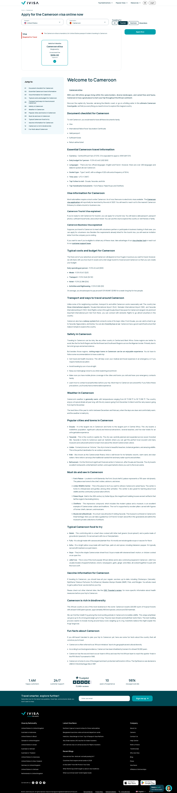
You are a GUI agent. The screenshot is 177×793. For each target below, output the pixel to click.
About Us (133, 728)
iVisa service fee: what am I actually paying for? (78, 756)
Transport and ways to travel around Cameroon (39, 102)
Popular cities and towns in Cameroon (40, 113)
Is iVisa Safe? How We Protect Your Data (76, 765)
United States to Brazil (29, 736)
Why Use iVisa (134, 753)
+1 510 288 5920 (125, 792)
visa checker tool (139, 240)
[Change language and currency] (145, 3)
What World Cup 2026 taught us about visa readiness (81, 769)
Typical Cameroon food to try (37, 119)
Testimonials (134, 749)
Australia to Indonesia (28, 732)
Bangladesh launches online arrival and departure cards (81, 732)
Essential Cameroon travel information (40, 91)
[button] (105, 3)
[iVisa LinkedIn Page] (37, 782)
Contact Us (134, 736)
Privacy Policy (99, 792)
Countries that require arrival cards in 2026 (77, 760)
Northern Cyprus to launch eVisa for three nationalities (81, 728)
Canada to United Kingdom (30, 741)
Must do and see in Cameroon (37, 116)
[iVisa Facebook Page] (44, 782)
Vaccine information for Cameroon (39, 123)
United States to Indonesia (30, 757)
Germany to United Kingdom (30, 765)
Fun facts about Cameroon (36, 129)
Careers (133, 732)
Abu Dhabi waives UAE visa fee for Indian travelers (79, 741)
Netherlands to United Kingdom (32, 773)
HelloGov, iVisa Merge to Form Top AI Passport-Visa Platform (83, 736)
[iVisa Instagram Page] (33, 782)
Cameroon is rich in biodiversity (38, 126)
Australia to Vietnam (28, 749)
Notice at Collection (111, 792)
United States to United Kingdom (32, 728)
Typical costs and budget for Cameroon (41, 98)
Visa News (133, 765)
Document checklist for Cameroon (39, 88)
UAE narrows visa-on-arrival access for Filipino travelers (81, 745)
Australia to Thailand (28, 753)
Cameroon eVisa (75, 90)
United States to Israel (29, 745)
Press (132, 761)
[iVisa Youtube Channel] (40, 782)
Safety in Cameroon (34, 106)
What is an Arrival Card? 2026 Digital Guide (77, 773)
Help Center (134, 741)
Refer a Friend (135, 745)
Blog (131, 757)
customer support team (81, 243)
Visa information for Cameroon (38, 95)
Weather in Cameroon (34, 109)
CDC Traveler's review (113, 590)
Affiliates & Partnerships (138, 769)
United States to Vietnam (30, 769)
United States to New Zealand (31, 761)
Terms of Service (88, 792)
